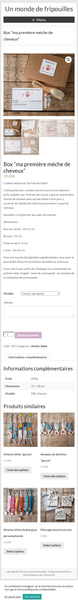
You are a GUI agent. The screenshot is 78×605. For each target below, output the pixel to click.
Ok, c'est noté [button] (32, 596)
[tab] (27, 357)
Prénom (8, 302)
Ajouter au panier (28, 335)
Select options (15, 551)
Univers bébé (38, 346)
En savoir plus (13, 596)
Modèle (8, 293)
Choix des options (17, 470)
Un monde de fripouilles (39, 9)
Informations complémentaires (28, 357)
